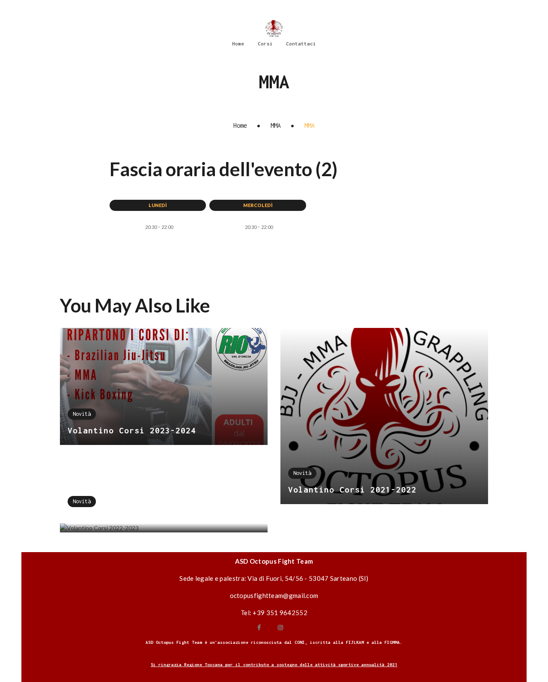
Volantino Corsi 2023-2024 (132, 430)
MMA (276, 125)
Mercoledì (258, 205)
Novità (82, 414)
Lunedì (158, 205)
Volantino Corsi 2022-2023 (132, 518)
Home (240, 125)
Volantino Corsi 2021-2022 (352, 489)
